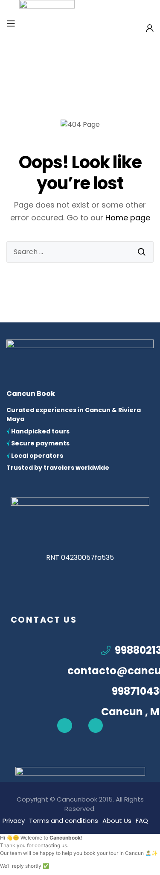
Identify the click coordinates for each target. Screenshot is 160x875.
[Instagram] (95, 725)
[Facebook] (64, 725)
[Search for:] (80, 252)
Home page (127, 217)
